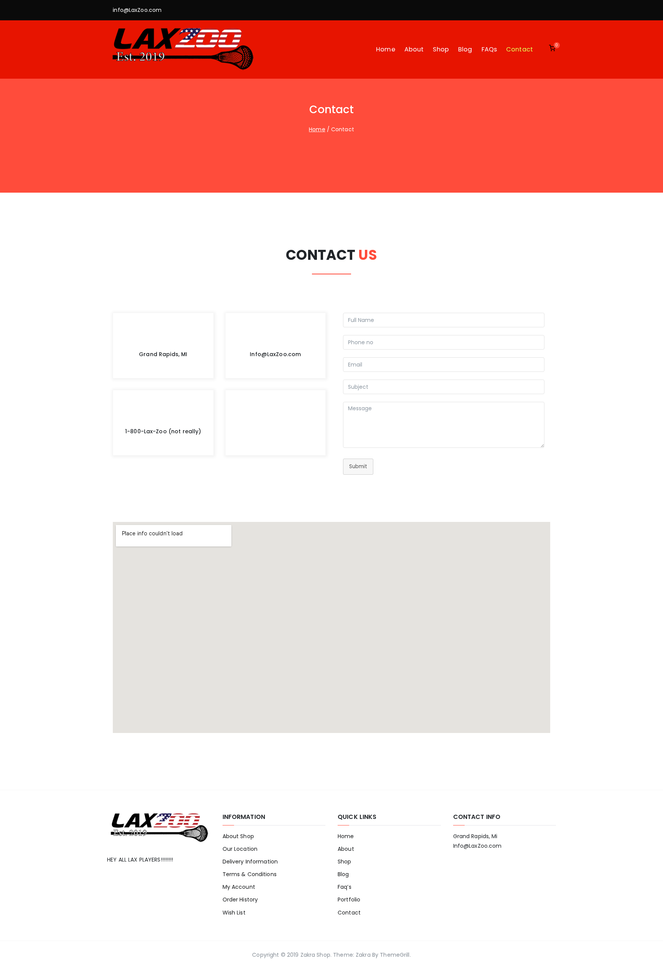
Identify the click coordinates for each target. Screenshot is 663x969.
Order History (240, 899)
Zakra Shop (315, 955)
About (414, 49)
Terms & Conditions (250, 874)
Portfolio (349, 899)
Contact (519, 49)
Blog (465, 49)
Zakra (363, 955)
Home (385, 49)
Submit (358, 466)
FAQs (489, 49)
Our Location (240, 849)
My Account (239, 887)
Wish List (234, 912)
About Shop (238, 836)
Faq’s (344, 887)
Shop (441, 49)
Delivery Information (250, 861)
